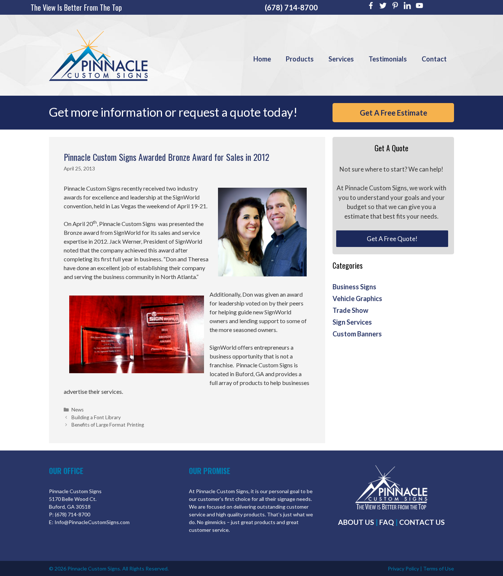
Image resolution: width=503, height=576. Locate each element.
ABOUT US (356, 522)
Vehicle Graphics (357, 298)
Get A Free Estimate (393, 112)
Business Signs (354, 287)
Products (300, 59)
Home (262, 59)
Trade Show (350, 310)
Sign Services (352, 322)
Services (341, 59)
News (77, 410)
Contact (434, 59)
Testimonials (388, 59)
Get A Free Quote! (392, 239)
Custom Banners (357, 334)
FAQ (386, 522)
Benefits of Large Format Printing (107, 425)
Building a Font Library (96, 417)
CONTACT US (422, 522)
